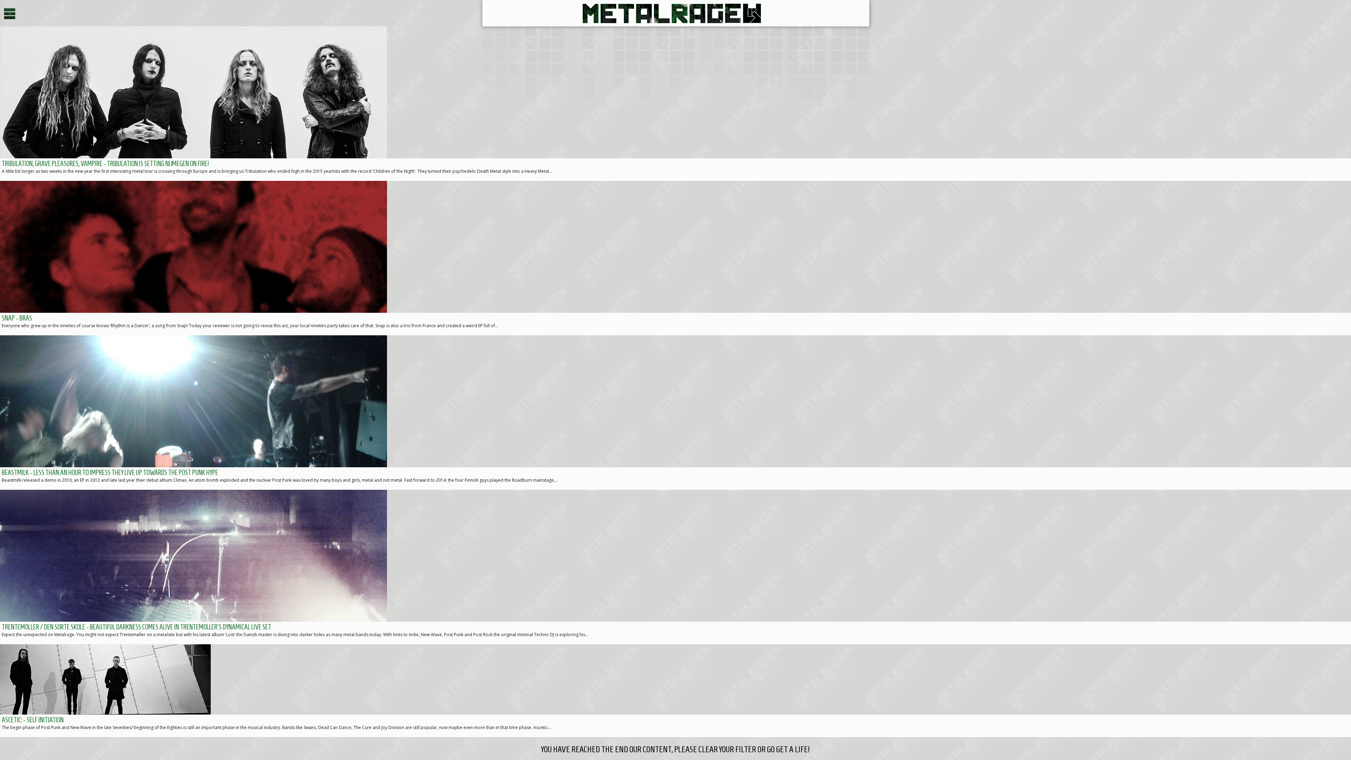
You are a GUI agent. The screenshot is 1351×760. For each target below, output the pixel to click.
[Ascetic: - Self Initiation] (675, 690)
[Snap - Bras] (675, 258)
